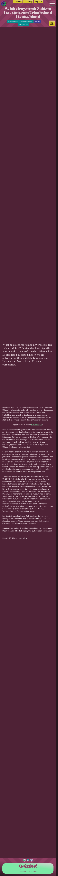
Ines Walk (23, 538)
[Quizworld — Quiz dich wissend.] (4, 4)
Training (28, 1)
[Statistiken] (52, 23)
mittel (37, 21)
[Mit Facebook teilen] (31, 860)
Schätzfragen (13, 21)
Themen (17, 1)
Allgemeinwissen (26, 21)
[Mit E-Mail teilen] (28, 860)
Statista (39, 518)
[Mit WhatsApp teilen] (24, 860)
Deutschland (23, 24)
